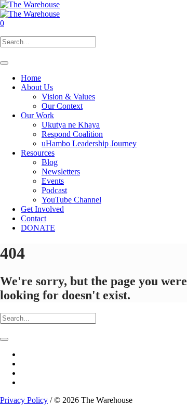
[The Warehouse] (30, 9)
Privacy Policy (24, 400)
